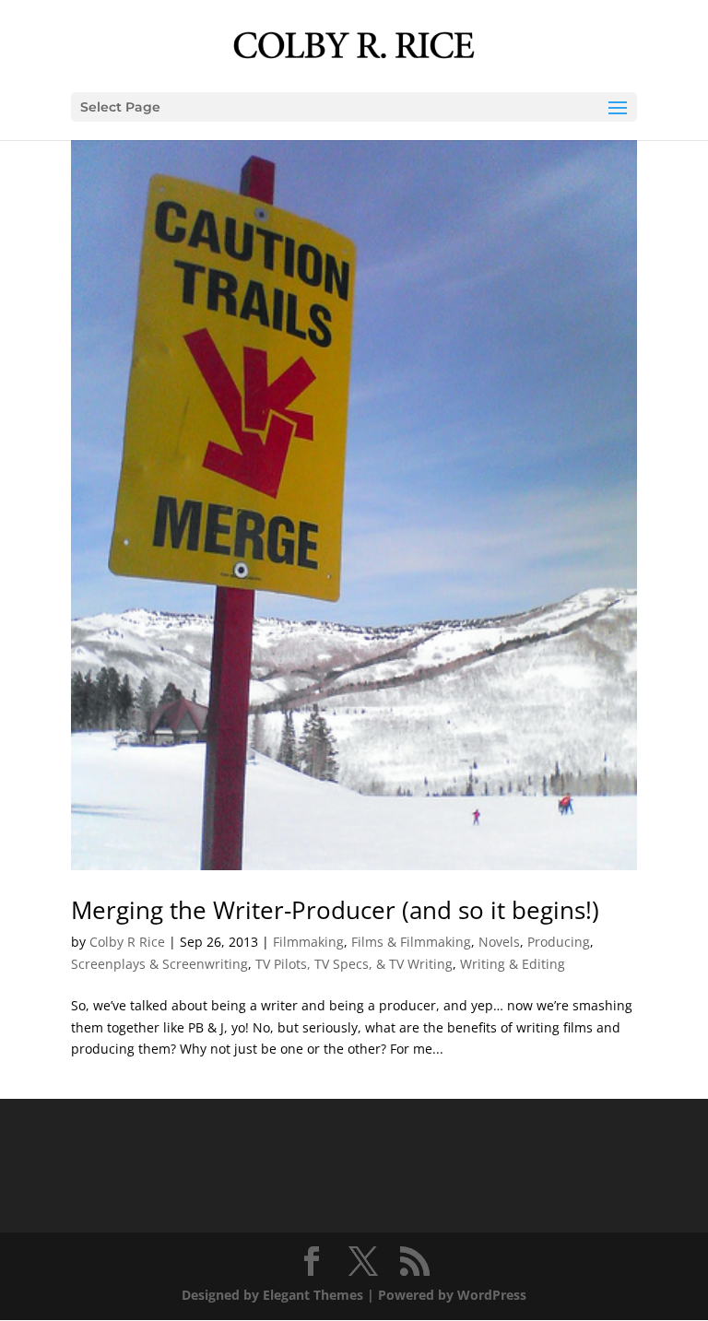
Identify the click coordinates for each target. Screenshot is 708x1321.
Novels (499, 941)
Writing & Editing (512, 964)
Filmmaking (308, 941)
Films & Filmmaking (411, 941)
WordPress (491, 1294)
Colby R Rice (127, 941)
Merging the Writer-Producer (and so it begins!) (335, 909)
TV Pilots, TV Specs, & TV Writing (354, 964)
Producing (558, 941)
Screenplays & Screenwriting (159, 964)
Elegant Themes (313, 1294)
